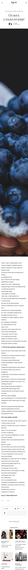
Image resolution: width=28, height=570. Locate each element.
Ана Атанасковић (5, 542)
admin (16, 23)
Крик (6, 11)
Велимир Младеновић (18, 564)
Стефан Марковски (18, 11)
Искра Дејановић (20, 542)
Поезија (10, 11)
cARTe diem (4, 541)
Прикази (3, 542)
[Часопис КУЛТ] (14, 3)
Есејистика (4, 564)
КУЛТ (8, 500)
